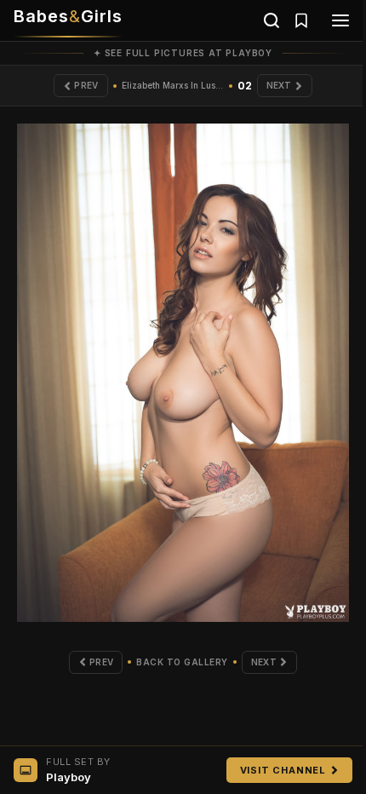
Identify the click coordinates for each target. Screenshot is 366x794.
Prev (86, 85)
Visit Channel (283, 770)
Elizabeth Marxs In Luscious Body (173, 85)
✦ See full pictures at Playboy (183, 53)
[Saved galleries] (301, 20)
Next (279, 85)
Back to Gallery (182, 662)
